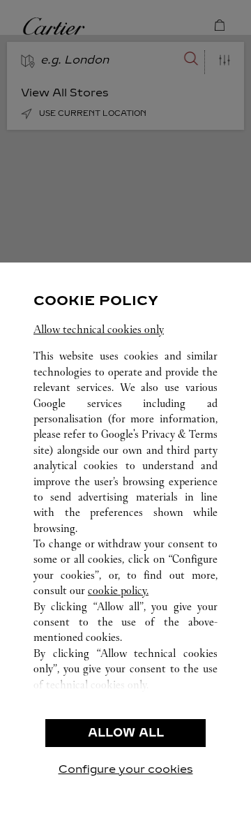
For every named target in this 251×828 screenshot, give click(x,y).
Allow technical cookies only (98, 329)
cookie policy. (118, 590)
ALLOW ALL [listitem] (126, 732)
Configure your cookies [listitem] (126, 769)
